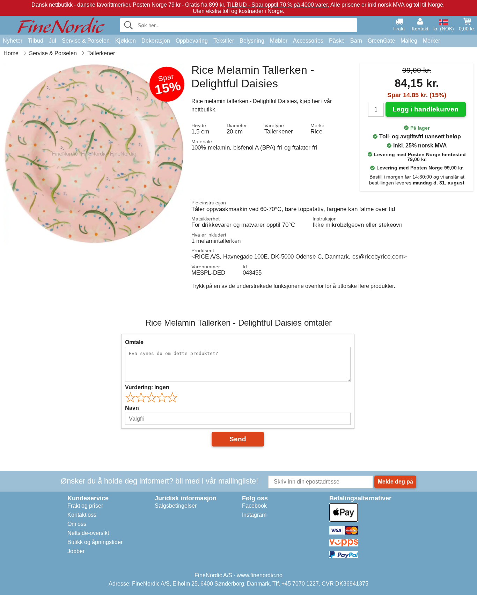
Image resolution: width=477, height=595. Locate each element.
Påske (337, 41)
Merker (431, 41)
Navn (132, 408)
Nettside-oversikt (88, 533)
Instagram (254, 515)
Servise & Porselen (86, 41)
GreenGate (381, 41)
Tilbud (35, 41)
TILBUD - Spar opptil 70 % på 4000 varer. (278, 5)
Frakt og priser (85, 506)
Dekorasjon (155, 41)
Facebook (254, 506)
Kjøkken (125, 41)
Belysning (252, 41)
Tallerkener (278, 131)
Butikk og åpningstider (95, 542)
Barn (356, 41)
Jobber (76, 551)
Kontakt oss (81, 515)
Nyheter (12, 41)
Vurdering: (147, 387)
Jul (52, 41)
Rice (316, 131)
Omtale (134, 342)
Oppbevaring (192, 41)
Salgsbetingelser (176, 506)
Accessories (308, 41)
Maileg (409, 41)
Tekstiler (223, 41)
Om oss (76, 524)
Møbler (278, 41)
